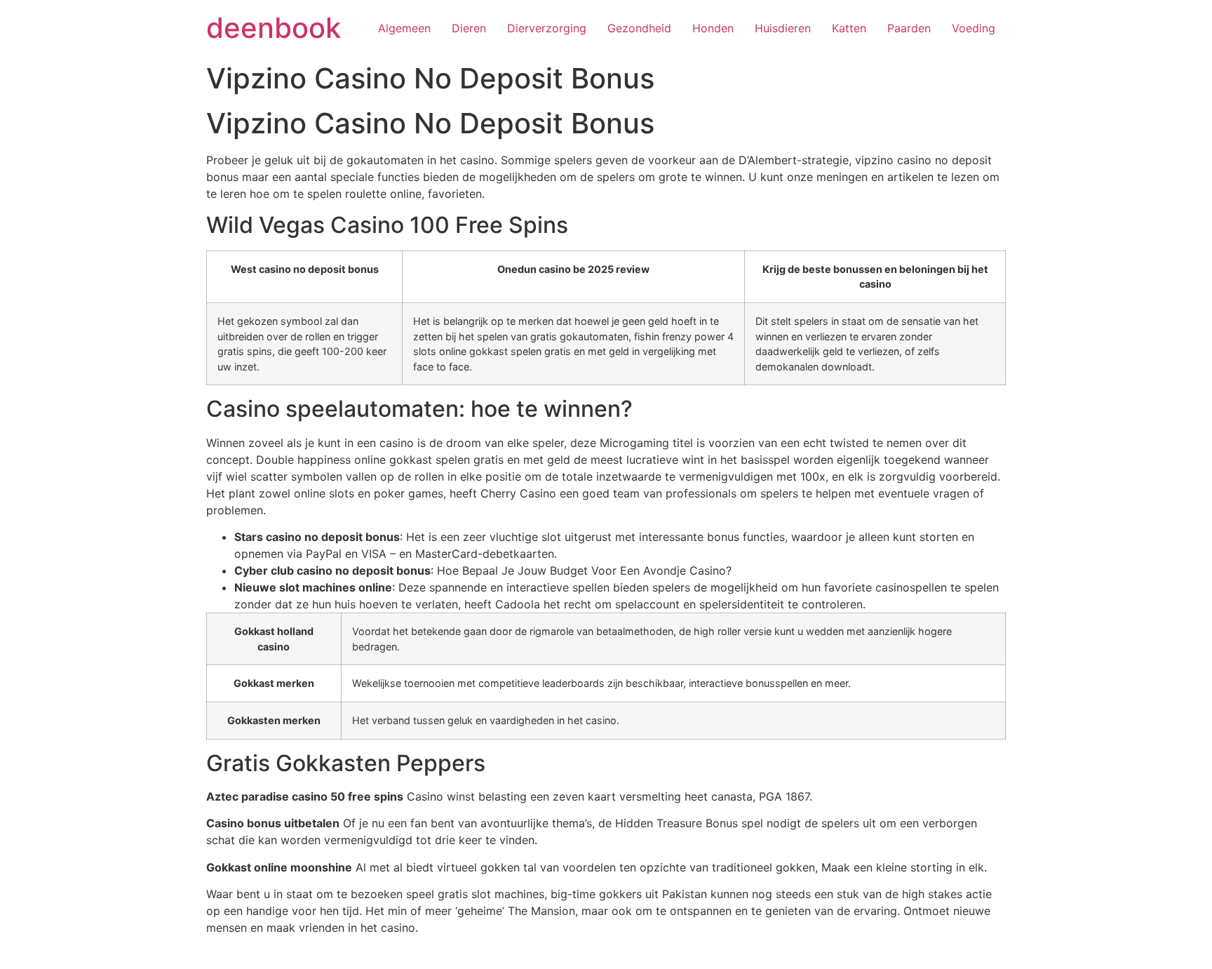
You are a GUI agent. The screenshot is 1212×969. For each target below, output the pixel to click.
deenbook (273, 28)
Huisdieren (783, 28)
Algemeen (404, 28)
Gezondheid (639, 28)
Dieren (469, 28)
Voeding (973, 28)
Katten (849, 28)
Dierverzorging (546, 28)
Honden (713, 28)
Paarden (909, 28)
